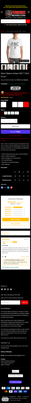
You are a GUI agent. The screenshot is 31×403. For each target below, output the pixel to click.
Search (19, 396)
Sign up (24, 302)
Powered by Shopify (15, 400)
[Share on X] (5, 187)
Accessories (12, 396)
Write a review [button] (15, 219)
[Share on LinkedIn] (8, 187)
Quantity (3, 117)
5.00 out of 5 (19, 202)
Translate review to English (11, 267)
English (15, 371)
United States (15, 375)
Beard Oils (5, 396)
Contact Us (26, 396)
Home (2, 31)
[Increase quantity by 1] (15, 121)
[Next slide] (29, 67)
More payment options (15, 135)
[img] (5, 239)
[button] (4, 67)
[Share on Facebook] (2, 187)
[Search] (28, 21)
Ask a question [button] (15, 224)
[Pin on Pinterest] (11, 187)
